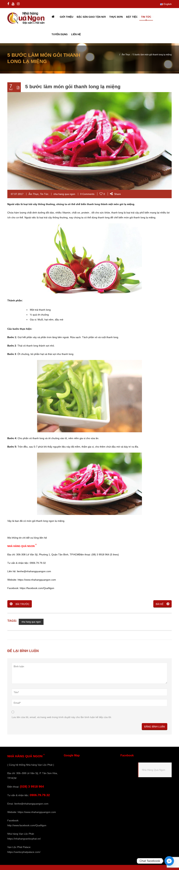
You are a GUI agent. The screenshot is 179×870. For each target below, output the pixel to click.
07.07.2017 (17, 194)
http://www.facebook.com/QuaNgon (26, 825)
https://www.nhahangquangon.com (37, 812)
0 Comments (87, 194)
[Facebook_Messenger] (169, 861)
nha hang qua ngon (64, 194)
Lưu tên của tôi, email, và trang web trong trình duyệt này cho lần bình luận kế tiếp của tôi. (62, 717)
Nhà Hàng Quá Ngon (153, 769)
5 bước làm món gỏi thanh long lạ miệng (72, 86)
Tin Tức (44, 194)
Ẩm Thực (126, 54)
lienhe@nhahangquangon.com (31, 803)
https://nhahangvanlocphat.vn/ (24, 838)
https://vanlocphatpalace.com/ (23, 852)
